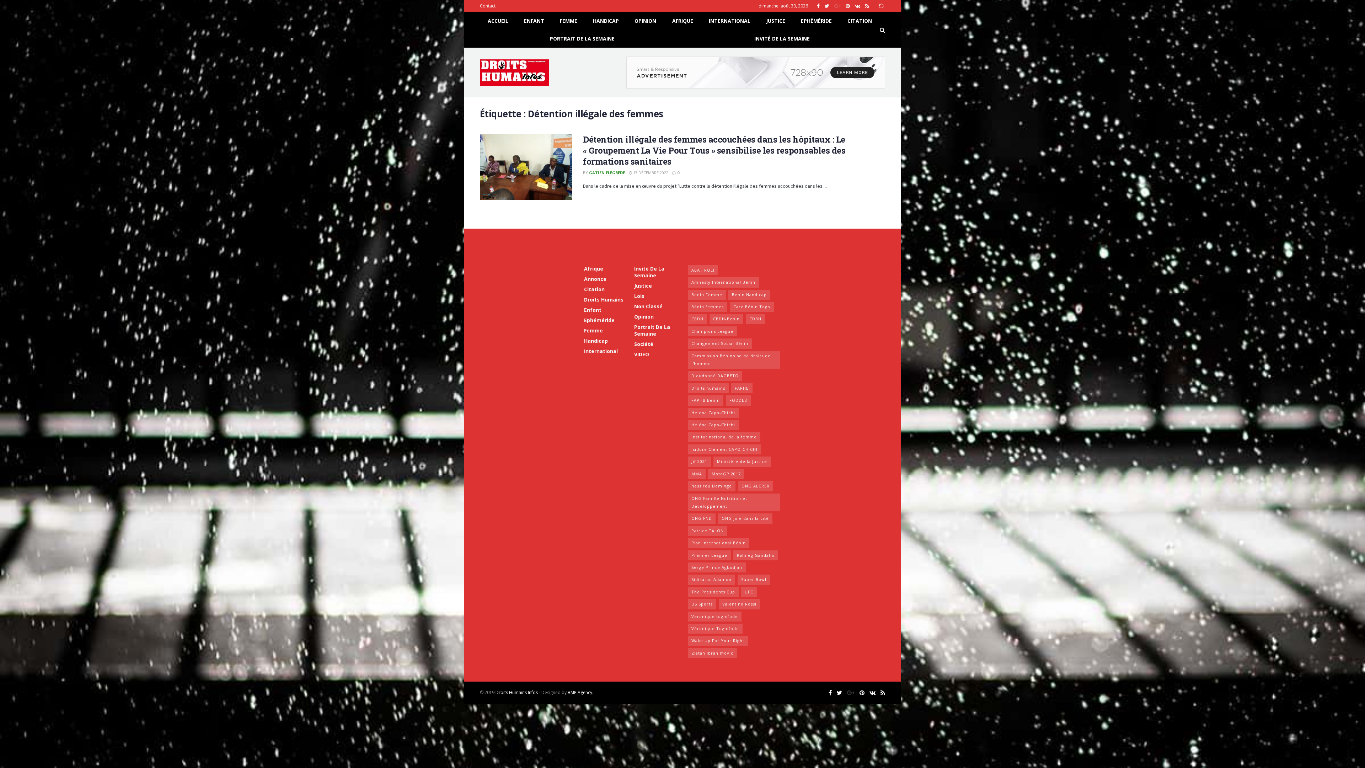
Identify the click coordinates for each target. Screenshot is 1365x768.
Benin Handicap (749, 294)
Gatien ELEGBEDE (607, 172)
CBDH (697, 318)
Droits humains (603, 299)
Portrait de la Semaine (582, 38)
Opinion (645, 20)
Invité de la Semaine (782, 38)
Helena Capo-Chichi (713, 412)
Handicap (606, 20)
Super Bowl (753, 579)
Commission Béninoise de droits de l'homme (731, 359)
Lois (639, 296)
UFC (749, 591)
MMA (696, 473)
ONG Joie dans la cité (745, 518)
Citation (859, 20)
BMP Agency (580, 692)
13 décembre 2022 (650, 172)
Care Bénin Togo (751, 306)
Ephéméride (816, 20)
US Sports (702, 604)
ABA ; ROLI (702, 270)
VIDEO (641, 354)
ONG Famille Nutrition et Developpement (719, 502)
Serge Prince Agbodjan (716, 567)
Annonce (595, 279)
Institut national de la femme (724, 436)
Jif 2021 (699, 461)
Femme (568, 20)
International (729, 20)
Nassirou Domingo (711, 486)
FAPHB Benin (705, 400)
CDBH (755, 318)
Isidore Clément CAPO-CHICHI (724, 449)
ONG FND (701, 518)
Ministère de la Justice (742, 461)
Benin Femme (706, 294)
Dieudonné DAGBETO (715, 375)
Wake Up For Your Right (717, 640)
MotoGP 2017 (726, 473)
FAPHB (742, 388)
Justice (775, 20)
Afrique (682, 20)
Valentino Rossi (739, 604)
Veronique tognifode (714, 616)
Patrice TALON (707, 530)
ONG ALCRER (756, 486)
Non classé (648, 306)
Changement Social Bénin (719, 343)
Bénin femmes (707, 306)
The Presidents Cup (713, 591)
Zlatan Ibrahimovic (712, 653)
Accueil (498, 20)
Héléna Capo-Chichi (713, 424)
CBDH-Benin (726, 318)
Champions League (712, 331)
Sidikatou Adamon (711, 579)
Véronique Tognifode (715, 628)
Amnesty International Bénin (723, 282)
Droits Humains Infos (517, 692)
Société (643, 344)
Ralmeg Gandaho (756, 555)
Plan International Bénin (718, 542)
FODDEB (738, 400)
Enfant (534, 20)
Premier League (709, 555)
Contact (488, 6)
